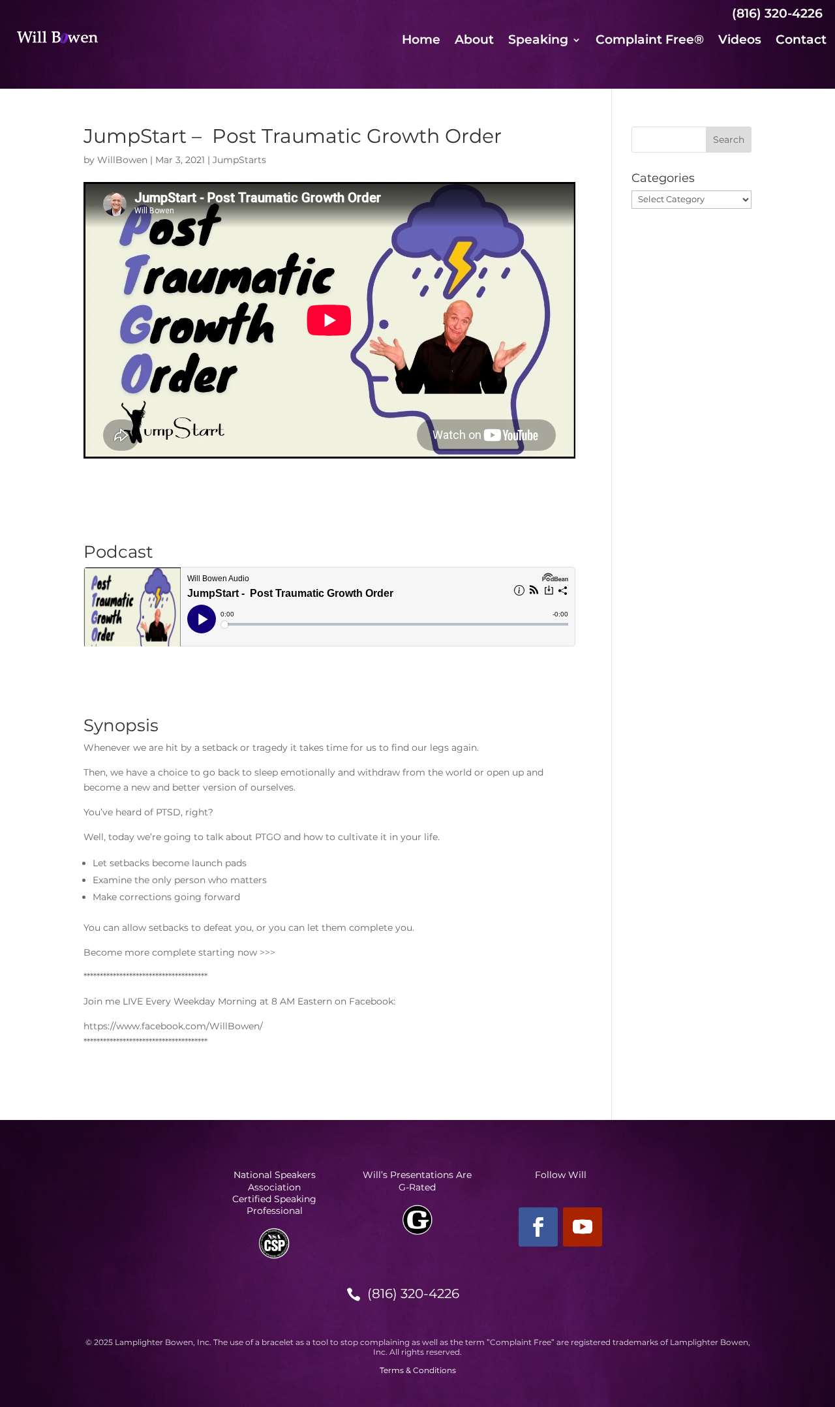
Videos (739, 41)
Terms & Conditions (418, 1370)
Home (421, 41)
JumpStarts (239, 160)
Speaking (538, 41)
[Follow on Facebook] (538, 1227)
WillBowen (122, 160)
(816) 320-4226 (413, 1293)
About (474, 41)
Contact (801, 41)
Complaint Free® (650, 41)
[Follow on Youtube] (582, 1227)
